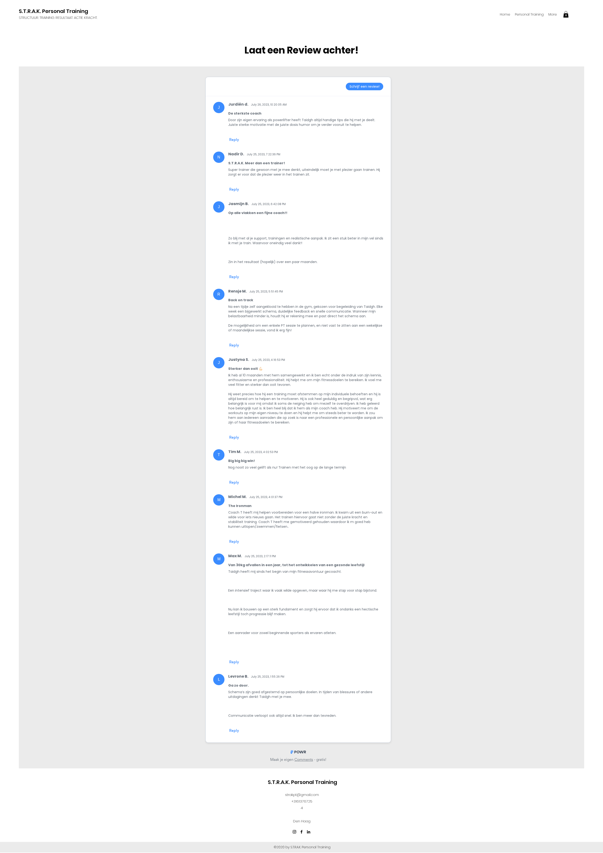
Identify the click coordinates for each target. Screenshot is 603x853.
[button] (566, 14)
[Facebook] (301, 831)
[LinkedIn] (308, 831)
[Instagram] (294, 831)
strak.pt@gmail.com (302, 794)
